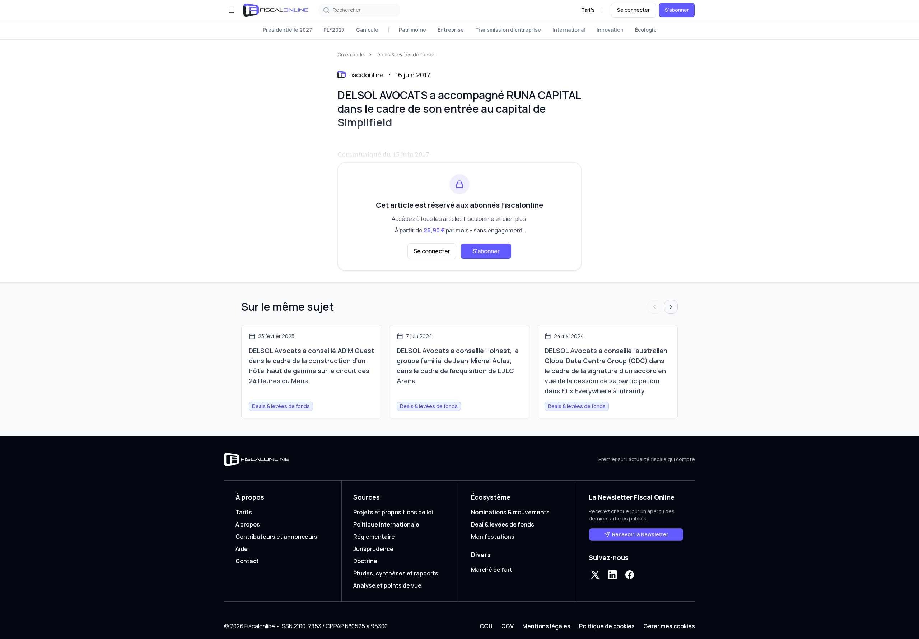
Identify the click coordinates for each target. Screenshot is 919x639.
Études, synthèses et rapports (395, 573)
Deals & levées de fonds (405, 54)
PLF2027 (334, 29)
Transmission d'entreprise (508, 29)
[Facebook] (629, 574)
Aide (241, 549)
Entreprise (451, 29)
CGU (486, 626)
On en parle (350, 54)
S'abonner (677, 9)
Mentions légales (546, 626)
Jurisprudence (373, 549)
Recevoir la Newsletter (640, 534)
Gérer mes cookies (669, 626)
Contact (247, 561)
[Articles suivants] (671, 307)
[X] (595, 574)
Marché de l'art (491, 570)
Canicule (367, 29)
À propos (247, 524)
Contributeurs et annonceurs (276, 537)
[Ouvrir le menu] (231, 10)
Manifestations (492, 537)
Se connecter (633, 9)
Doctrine (365, 561)
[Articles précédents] (654, 307)
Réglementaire (374, 537)
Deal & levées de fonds (502, 524)
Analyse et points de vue (387, 585)
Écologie (646, 29)
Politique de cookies (607, 626)
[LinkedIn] (612, 574)
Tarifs (588, 9)
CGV (507, 626)
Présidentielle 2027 (287, 29)
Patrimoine (412, 29)
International (568, 29)
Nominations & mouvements (510, 512)
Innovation (610, 29)
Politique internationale (386, 524)
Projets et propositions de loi (393, 512)
